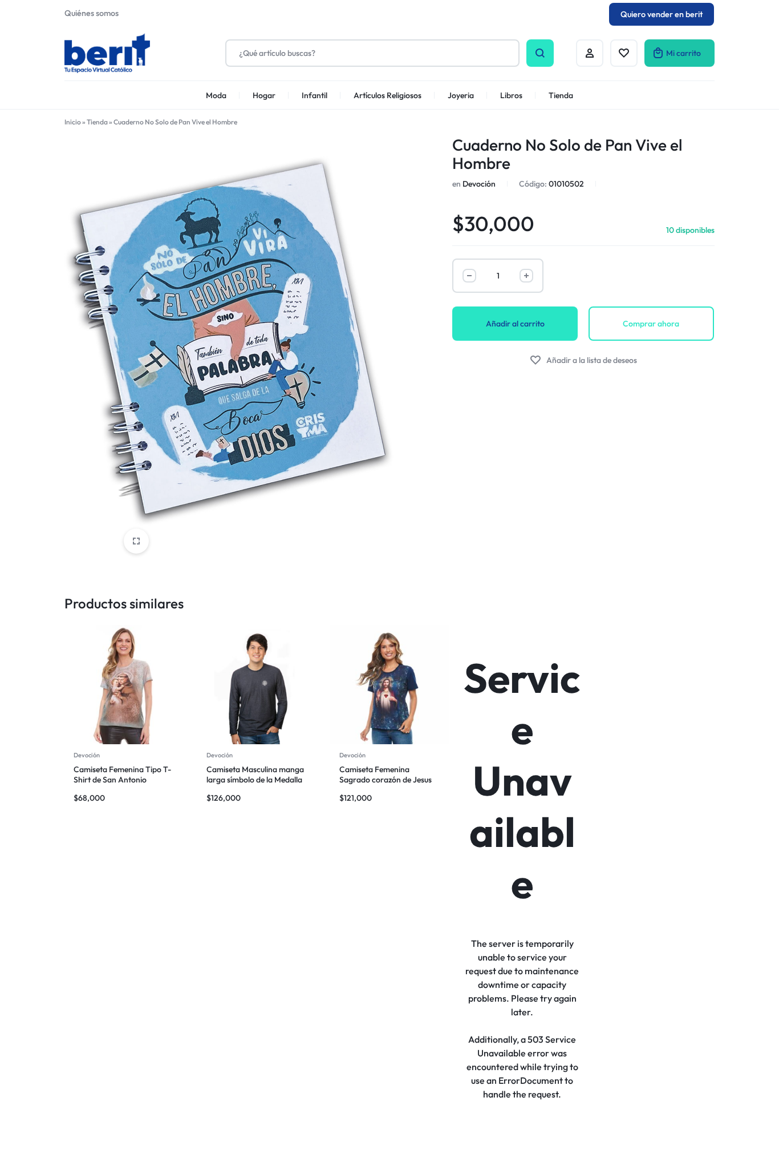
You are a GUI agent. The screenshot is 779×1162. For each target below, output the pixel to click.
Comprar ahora (651, 323)
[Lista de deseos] (624, 53)
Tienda (561, 95)
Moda (216, 95)
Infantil (314, 95)
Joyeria (461, 95)
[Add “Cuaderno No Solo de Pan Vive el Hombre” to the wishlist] (583, 360)
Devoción (479, 184)
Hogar (264, 95)
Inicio (72, 122)
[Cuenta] (589, 53)
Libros (511, 95)
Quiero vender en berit (661, 14)
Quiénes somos (91, 13)
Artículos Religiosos (387, 95)
